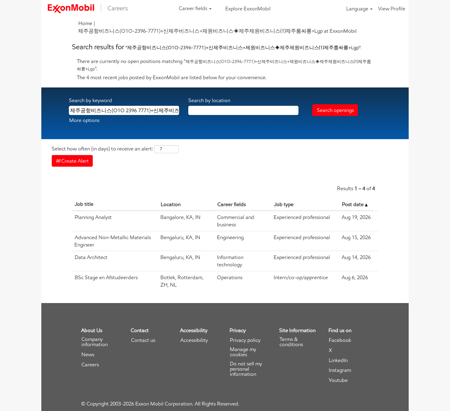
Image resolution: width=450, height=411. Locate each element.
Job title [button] (84, 204)
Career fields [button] (193, 8)
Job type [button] (284, 204)
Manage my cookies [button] (243, 351)
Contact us (143, 340)
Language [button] (357, 9)
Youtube (338, 380)
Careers (90, 365)
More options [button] (84, 120)
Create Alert (74, 161)
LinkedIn (338, 360)
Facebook (340, 340)
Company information (94, 341)
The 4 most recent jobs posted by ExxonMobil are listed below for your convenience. (172, 77)
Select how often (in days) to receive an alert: (102, 149)
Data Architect (91, 257)
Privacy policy (245, 340)
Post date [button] (353, 204)
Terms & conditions (291, 341)
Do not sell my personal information (246, 369)
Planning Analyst (93, 217)
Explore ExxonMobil (248, 9)
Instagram (340, 370)
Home (85, 23)
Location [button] (171, 204)
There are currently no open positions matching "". (224, 65)
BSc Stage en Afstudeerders (106, 277)
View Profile (391, 9)
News (87, 354)
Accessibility (194, 340)
